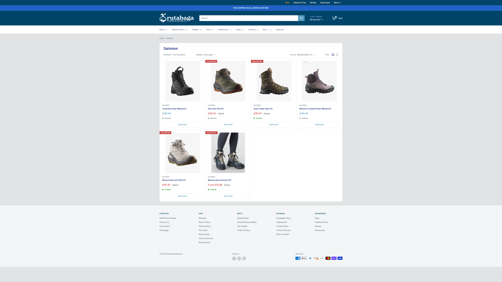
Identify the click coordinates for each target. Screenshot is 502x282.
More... (266, 29)
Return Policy (204, 222)
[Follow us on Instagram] (239, 258)
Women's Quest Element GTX (219, 180)
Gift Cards (203, 230)
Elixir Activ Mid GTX (216, 109)
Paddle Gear (223, 29)
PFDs (208, 29)
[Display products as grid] (333, 55)
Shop (287, 2)
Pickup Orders (205, 226)
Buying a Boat (243, 218)
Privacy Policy (282, 226)
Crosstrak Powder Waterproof (174, 109)
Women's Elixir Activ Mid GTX (174, 180)
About (336, 2)
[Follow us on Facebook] (234, 258)
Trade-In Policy (243, 230)
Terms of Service (206, 238)
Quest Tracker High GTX (263, 109)
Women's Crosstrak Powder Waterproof (315, 109)
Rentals (313, 2)
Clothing (251, 29)
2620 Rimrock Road (167, 218)
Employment (281, 222)
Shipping (202, 218)
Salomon (165, 105)
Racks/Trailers (178, 29)
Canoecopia (325, 2)
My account (315, 19)
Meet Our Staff (282, 234)
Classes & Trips (299, 2)
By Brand (280, 29)
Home (161, 38)
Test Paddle (242, 226)
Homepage (164, 230)
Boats (161, 29)
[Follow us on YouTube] (244, 258)
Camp (238, 29)
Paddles (195, 29)
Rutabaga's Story (283, 218)
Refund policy (204, 242)
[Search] (301, 18)
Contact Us (164, 222)
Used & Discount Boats (246, 222)
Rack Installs (204, 234)
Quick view (182, 124)
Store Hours (164, 226)
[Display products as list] (337, 55)
